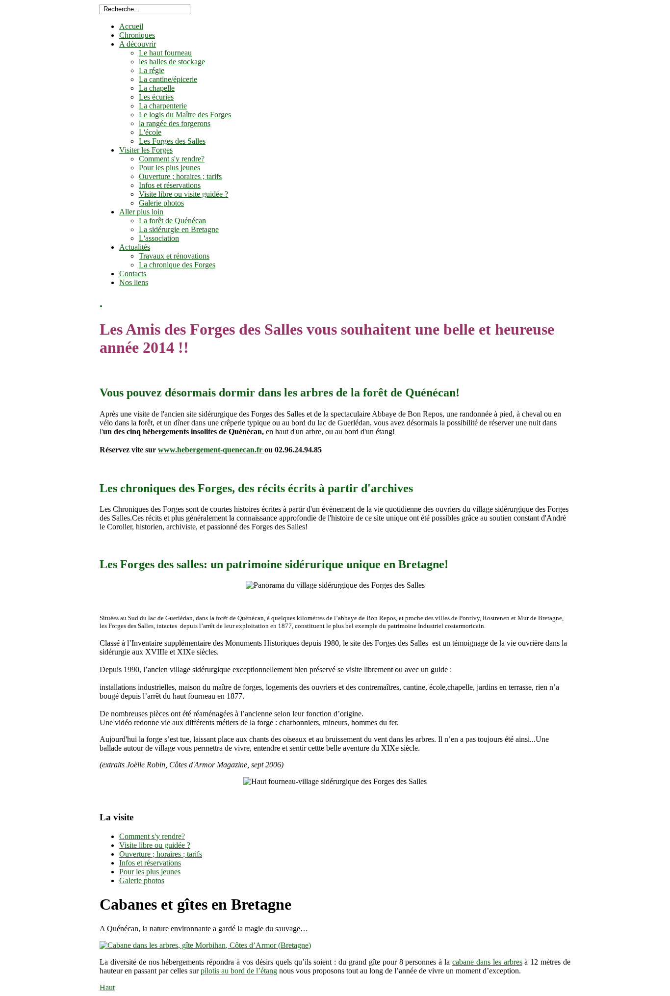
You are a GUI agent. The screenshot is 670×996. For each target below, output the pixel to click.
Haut (107, 987)
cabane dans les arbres (487, 962)
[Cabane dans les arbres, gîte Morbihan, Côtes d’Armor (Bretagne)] (205, 945)
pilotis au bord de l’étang (239, 971)
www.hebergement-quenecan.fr (211, 450)
